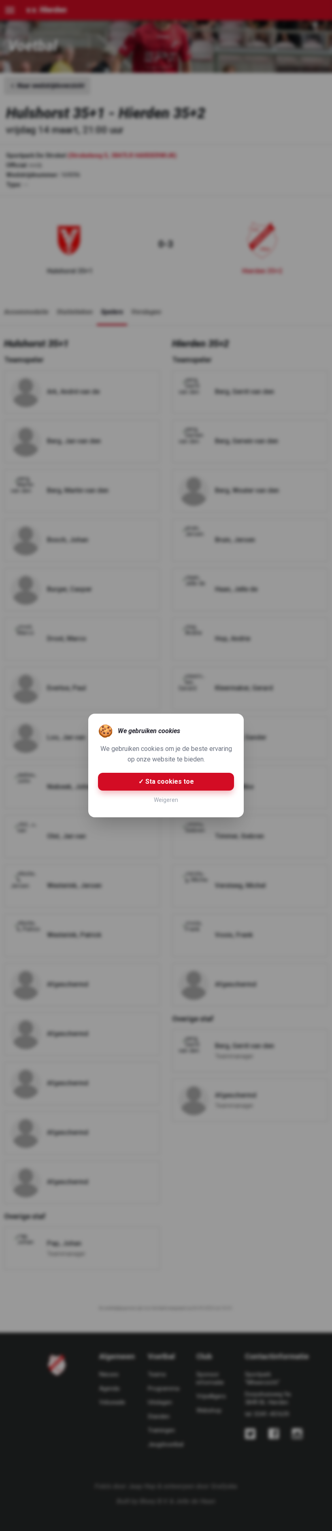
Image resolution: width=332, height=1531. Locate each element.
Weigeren (166, 800)
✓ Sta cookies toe (166, 781)
